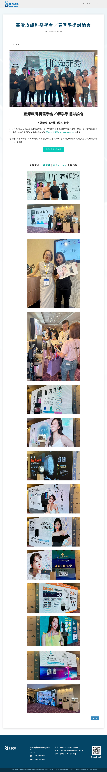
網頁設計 (85, 770)
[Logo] (11, 4)
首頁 (46, 31)
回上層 (95, 718)
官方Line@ (60, 165)
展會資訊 (59, 31)
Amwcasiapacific (67, 132)
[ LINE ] (73, 754)
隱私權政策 (93, 770)
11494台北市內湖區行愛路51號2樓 (71, 750)
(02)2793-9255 (40, 756)
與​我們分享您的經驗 (53, 149)
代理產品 (46, 165)
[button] (80, 4)
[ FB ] (57, 754)
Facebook (96, 757)
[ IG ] (62, 754)
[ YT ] (67, 754)
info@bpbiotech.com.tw (69, 747)
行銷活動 (52, 31)
